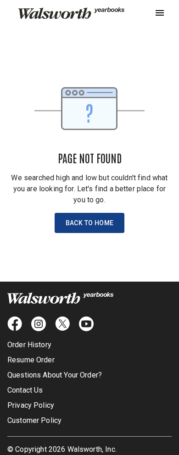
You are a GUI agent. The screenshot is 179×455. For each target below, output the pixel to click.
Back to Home (90, 223)
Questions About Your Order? (54, 375)
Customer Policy (34, 420)
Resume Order (31, 359)
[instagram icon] (38, 323)
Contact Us (25, 390)
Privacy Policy (30, 405)
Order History (29, 344)
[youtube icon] (86, 323)
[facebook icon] (14, 323)
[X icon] (62, 323)
